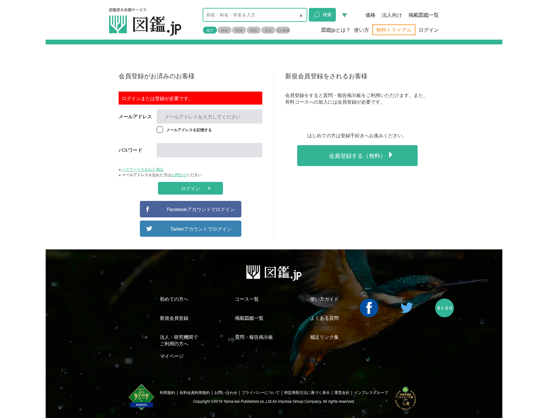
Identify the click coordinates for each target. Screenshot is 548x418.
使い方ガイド (324, 298)
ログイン (429, 29)
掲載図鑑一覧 (423, 14)
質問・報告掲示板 (254, 336)
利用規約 (167, 392)
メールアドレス (135, 116)
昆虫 (268, 30)
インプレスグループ (371, 392)
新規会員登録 (174, 317)
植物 (224, 30)
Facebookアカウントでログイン (201, 209)
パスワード (130, 149)
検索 (327, 14)
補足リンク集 (324, 336)
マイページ (172, 355)
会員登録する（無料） (357, 155)
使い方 (361, 29)
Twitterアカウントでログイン (201, 228)
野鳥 (239, 30)
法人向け (392, 14)
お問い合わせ (225, 392)
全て (209, 30)
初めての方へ (174, 298)
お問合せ (178, 174)
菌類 (253, 30)
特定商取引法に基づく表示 (307, 392)
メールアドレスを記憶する (189, 129)
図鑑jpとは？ (336, 29)
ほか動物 (283, 30)
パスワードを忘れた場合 (142, 169)
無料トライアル (394, 29)
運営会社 (341, 392)
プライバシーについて (261, 392)
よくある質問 (324, 317)
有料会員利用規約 (194, 392)
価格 (370, 14)
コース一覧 (247, 298)
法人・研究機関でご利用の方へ (179, 340)
